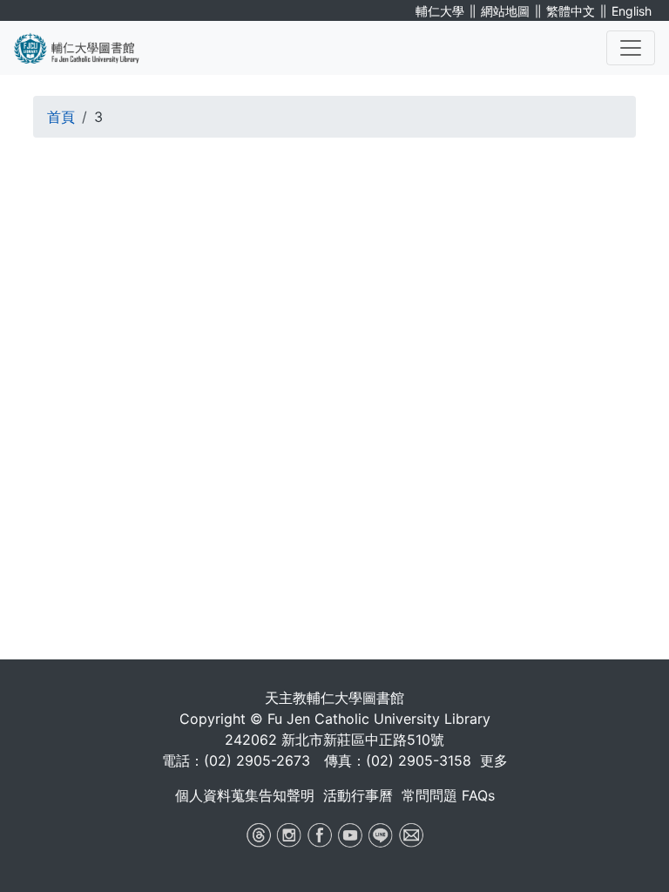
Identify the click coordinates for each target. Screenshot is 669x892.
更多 (494, 760)
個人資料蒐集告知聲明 (244, 795)
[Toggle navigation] (630, 47)
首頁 (61, 116)
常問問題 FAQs (448, 795)
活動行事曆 (358, 795)
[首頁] (87, 48)
